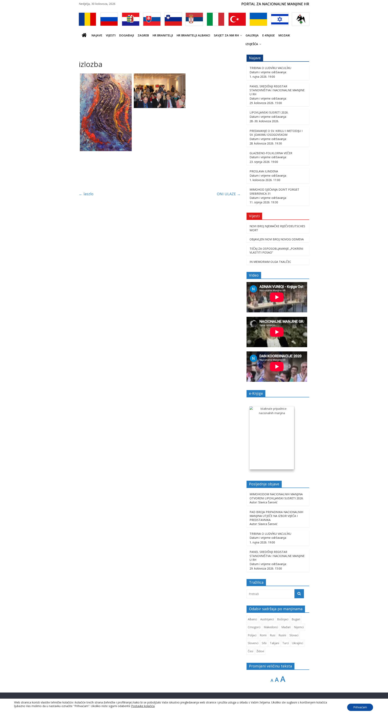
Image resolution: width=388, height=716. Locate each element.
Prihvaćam (360, 707)
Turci (285, 643)
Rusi (272, 635)
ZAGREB (143, 35)
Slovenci (253, 643)
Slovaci (293, 635)
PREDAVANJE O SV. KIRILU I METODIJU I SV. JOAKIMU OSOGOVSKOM (276, 133)
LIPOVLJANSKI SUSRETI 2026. (269, 112)
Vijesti (111, 35)
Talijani (274, 643)
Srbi (264, 643)
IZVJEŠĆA (252, 44)
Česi (250, 651)
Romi (263, 635)
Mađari (286, 627)
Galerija (252, 35)
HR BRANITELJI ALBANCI (193, 35)
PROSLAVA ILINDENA (264, 171)
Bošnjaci (282, 619)
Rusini (282, 635)
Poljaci (252, 635)
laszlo (86, 193)
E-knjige (268, 35)
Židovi (260, 651)
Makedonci (271, 627)
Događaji (126, 35)
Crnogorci (254, 627)
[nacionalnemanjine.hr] (84, 35)
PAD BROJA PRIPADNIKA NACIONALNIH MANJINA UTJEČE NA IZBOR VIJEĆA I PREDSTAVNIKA (276, 516)
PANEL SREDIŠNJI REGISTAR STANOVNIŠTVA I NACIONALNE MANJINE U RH (277, 90)
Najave (97, 35)
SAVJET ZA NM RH (226, 35)
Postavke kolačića (143, 706)
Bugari (296, 619)
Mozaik (284, 35)
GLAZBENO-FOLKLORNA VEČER (271, 153)
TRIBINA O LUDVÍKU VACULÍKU (270, 68)
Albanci (252, 619)
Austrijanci (267, 619)
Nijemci (299, 627)
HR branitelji (163, 35)
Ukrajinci (297, 643)
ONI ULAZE (228, 193)
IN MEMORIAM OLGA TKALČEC (270, 262)
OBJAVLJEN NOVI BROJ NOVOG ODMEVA (277, 239)
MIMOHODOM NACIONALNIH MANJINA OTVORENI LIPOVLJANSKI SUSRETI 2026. (277, 496)
